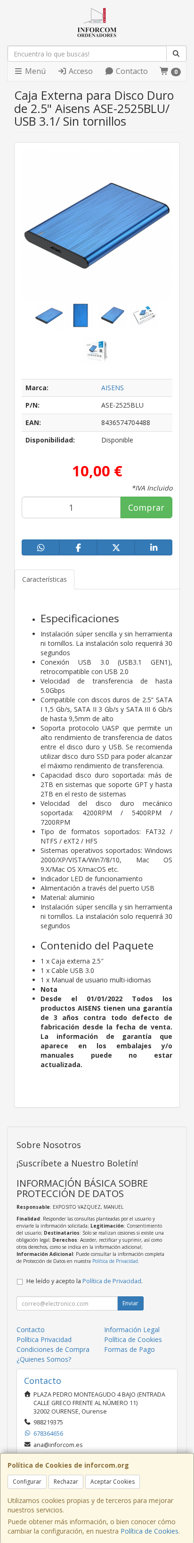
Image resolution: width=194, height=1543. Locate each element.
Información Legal (132, 1329)
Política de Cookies (149, 1531)
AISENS (112, 387)
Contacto (131, 71)
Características (44, 579)
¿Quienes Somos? (43, 1359)
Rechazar (66, 1482)
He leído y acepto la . (84, 1281)
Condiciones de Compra (52, 1349)
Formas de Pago (129, 1349)
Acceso (80, 71)
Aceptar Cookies (112, 1482)
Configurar (27, 1482)
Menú (34, 71)
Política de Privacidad (115, 1261)
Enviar (130, 1303)
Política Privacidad (44, 1339)
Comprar (146, 507)
